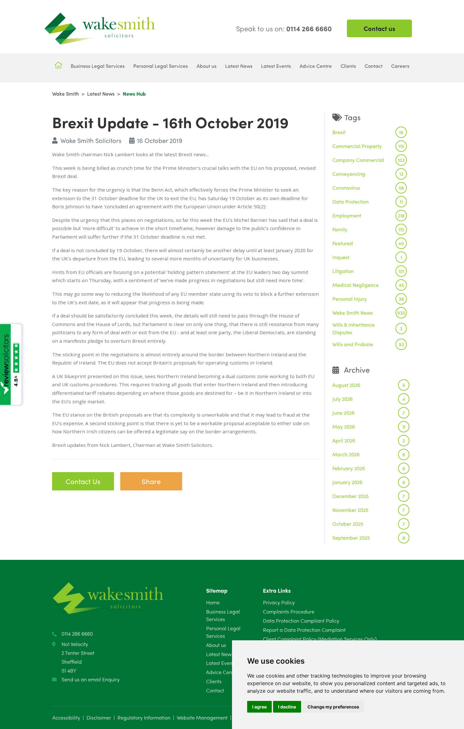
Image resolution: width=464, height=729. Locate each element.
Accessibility (66, 717)
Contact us (379, 28)
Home (213, 602)
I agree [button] (259, 706)
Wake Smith (65, 93)
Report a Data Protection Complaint (304, 629)
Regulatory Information (143, 717)
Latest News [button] (239, 65)
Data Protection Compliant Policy (301, 620)
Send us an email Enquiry (91, 679)
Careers (400, 65)
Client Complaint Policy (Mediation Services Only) (320, 639)
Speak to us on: (284, 28)
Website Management (202, 717)
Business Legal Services (223, 615)
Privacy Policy (279, 602)
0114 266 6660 (77, 633)
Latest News (101, 93)
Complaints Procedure (288, 611)
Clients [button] (348, 65)
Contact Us (83, 481)
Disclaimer (98, 717)
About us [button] (207, 65)
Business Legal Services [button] (98, 65)
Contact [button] (374, 65)
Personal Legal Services (223, 632)
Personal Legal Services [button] (160, 65)
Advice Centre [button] (316, 65)
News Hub (134, 93)
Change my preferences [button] (333, 706)
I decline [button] (287, 706)
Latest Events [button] (276, 65)
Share (151, 481)
